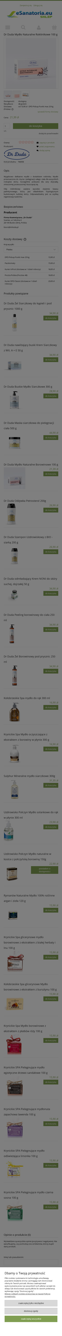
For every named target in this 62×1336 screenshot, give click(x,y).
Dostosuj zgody (31, 1311)
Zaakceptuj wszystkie (31, 1319)
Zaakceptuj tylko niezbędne (31, 1303)
